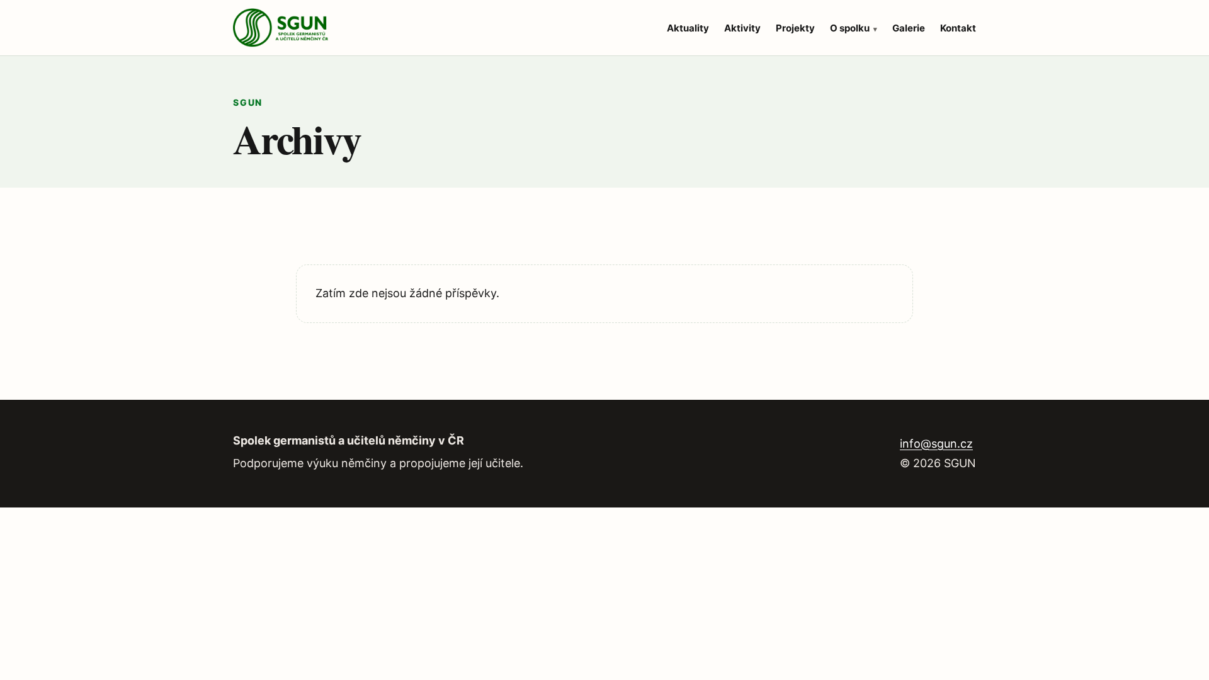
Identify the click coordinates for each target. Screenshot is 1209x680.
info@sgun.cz (936, 443)
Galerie (908, 28)
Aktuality (688, 28)
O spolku (850, 28)
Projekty (795, 28)
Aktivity (742, 28)
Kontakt (958, 28)
